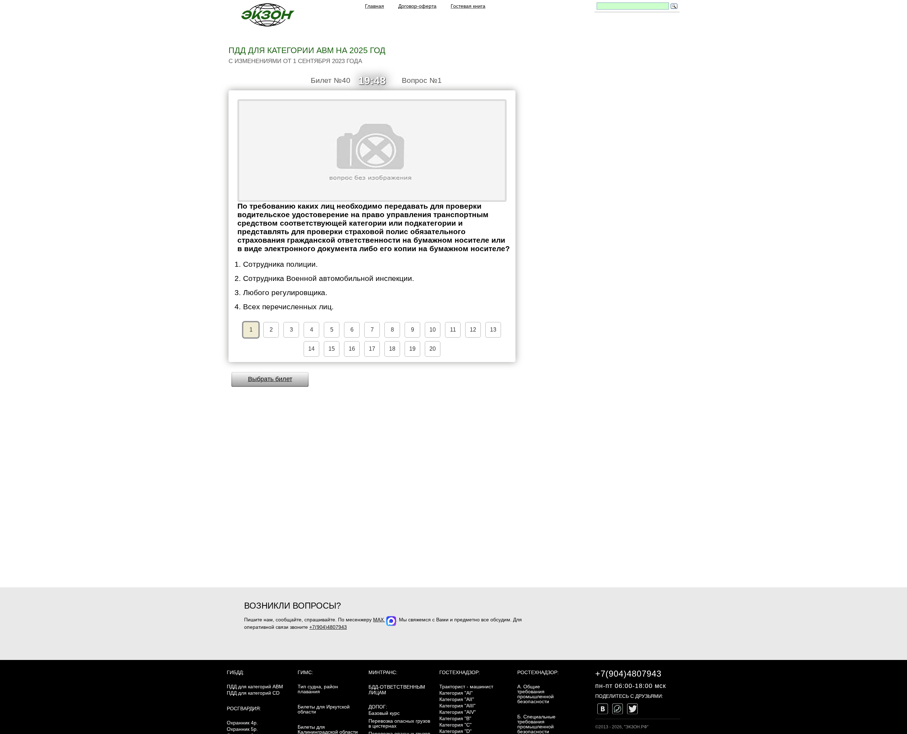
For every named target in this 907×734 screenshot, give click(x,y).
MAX (379, 619)
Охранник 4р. (242, 722)
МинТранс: (383, 672)
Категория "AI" (456, 693)
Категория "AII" (456, 699)
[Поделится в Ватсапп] (617, 709)
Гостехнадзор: (459, 672)
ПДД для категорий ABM (255, 686)
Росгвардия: (244, 708)
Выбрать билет (270, 379)
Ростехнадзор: (538, 672)
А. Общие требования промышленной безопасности (535, 694)
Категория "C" (455, 725)
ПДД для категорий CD (253, 693)
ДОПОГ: (377, 707)
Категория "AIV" (457, 712)
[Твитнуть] (632, 709)
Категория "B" (455, 718)
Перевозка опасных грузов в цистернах (399, 723)
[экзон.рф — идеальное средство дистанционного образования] (267, 14)
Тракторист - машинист (466, 686)
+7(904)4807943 (328, 627)
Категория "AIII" (457, 705)
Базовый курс (384, 713)
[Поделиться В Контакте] (602, 709)
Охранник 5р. (242, 729)
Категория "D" (455, 731)
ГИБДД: (235, 672)
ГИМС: (305, 672)
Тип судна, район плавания (318, 689)
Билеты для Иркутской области (324, 709)
